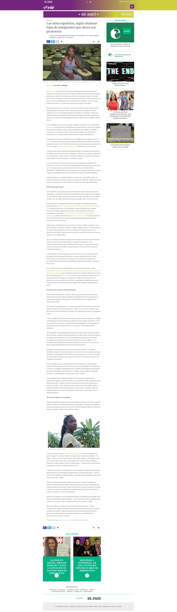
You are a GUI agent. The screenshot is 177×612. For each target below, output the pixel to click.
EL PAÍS (94, 598)
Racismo (91, 590)
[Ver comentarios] (62, 41)
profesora (51, 91)
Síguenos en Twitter (90, 1)
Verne (49, 7)
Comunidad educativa (58, 591)
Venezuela (50, 127)
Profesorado (53, 590)
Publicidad (72, 606)
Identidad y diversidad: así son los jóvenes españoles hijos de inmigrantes (87, 565)
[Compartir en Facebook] (48, 41)
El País (48, 2)
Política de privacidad (87, 606)
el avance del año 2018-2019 (67, 146)
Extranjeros (62, 590)
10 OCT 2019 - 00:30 (60, 85)
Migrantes (70, 591)
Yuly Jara (50, 85)
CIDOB (65, 275)
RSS (117, 606)
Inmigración (78, 591)
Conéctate (122, 1)
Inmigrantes (84, 590)
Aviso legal (78, 606)
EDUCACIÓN (50, 20)
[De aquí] (88, 14)
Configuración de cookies (108, 606)
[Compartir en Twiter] (53, 41)
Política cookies (97, 606)
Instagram (63, 520)
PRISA (120, 606)
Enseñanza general (73, 590)
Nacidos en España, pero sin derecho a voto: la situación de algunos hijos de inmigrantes (57, 567)
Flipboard (69, 520)
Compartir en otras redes (57, 41)
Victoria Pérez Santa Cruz (72, 453)
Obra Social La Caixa (79, 215)
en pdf (49, 196)
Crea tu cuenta (130, 1)
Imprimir (93, 41)
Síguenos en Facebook (87, 1)
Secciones (132, 7)
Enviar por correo (98, 41)
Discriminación (88, 591)
